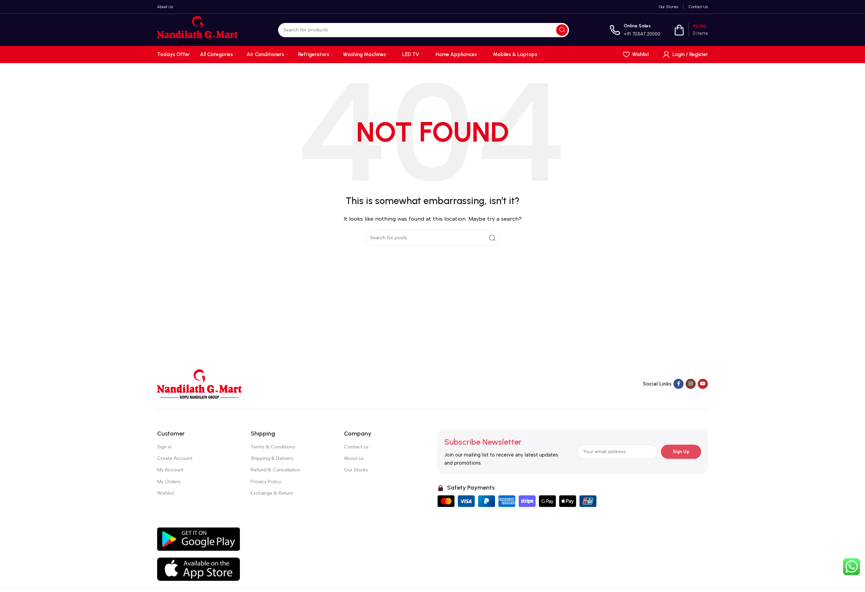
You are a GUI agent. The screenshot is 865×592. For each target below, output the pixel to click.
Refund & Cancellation (275, 470)
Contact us (356, 447)
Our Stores (356, 470)
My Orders (168, 482)
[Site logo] (197, 29)
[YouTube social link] (703, 384)
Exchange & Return (272, 493)
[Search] (562, 30)
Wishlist (165, 493)
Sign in (164, 447)
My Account (170, 470)
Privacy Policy (266, 482)
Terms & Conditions (273, 447)
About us (354, 458)
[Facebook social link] (678, 384)
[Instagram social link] (691, 384)
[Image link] (199, 383)
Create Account (174, 458)
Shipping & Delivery (272, 458)
